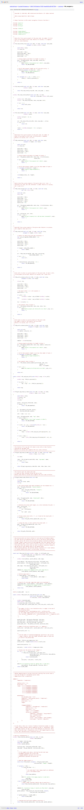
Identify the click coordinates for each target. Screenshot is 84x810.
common (60, 6)
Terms (15, 808)
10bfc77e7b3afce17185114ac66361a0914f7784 (43, 6)
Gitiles (8, 808)
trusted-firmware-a (23, 6)
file (37, 9)
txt (78, 808)
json (82, 808)
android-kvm (13, 6)
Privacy (11, 808)
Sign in (81, 2)
